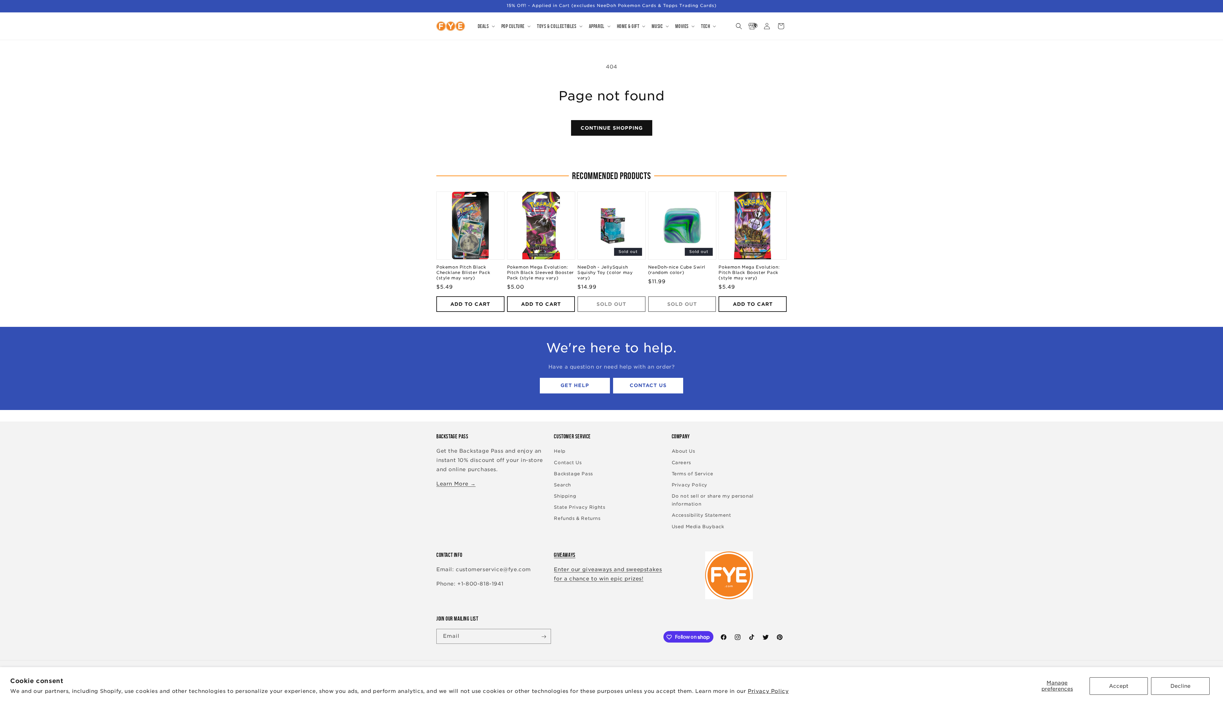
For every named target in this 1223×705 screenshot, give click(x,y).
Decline (1180, 686)
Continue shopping (612, 128)
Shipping (565, 496)
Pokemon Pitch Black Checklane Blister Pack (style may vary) (463, 273)
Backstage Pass (573, 473)
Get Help (575, 386)
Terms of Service (692, 473)
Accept (1118, 686)
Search (562, 484)
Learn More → (456, 484)
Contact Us (648, 386)
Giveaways (564, 555)
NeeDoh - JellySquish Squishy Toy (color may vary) (605, 273)
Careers (681, 462)
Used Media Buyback (698, 526)
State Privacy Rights (579, 507)
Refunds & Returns (577, 518)
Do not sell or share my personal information (713, 500)
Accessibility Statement (701, 515)
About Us (683, 451)
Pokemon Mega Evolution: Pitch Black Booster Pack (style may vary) (749, 273)
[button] (485, 26)
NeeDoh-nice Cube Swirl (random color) (676, 270)
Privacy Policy (768, 691)
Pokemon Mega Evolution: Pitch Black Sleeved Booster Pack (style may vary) (540, 273)
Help (559, 451)
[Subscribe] (544, 636)
